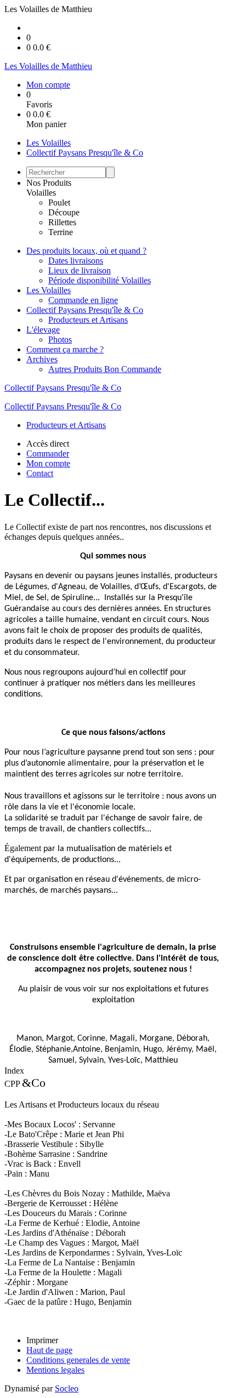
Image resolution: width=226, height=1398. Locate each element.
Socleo (66, 1388)
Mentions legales (55, 1369)
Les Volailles (48, 142)
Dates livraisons (75, 260)
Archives (42, 359)
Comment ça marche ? (65, 349)
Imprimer (42, 1340)
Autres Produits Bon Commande (104, 369)
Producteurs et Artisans (88, 319)
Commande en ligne (83, 300)
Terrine (60, 232)
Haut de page (49, 1350)
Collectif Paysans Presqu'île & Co (84, 152)
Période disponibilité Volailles (99, 280)
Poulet (59, 202)
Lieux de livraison (79, 270)
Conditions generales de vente (78, 1360)
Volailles (41, 192)
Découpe (64, 212)
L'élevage (43, 329)
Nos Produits (48, 182)
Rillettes (62, 222)
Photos (60, 339)
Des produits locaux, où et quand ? (86, 250)
